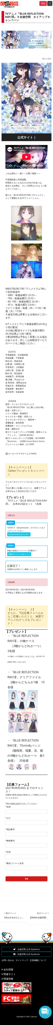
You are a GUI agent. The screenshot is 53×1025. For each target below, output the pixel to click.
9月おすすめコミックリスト (17, 917)
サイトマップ (22, 960)
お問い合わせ (8, 960)
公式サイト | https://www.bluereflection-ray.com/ (26, 138)
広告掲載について (38, 960)
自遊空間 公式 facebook (27, 954)
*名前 (8, 806)
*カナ (8, 818)
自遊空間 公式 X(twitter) (27, 949)
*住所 (8, 852)
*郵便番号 (10, 840)
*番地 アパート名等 (14, 863)
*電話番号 (10, 829)
